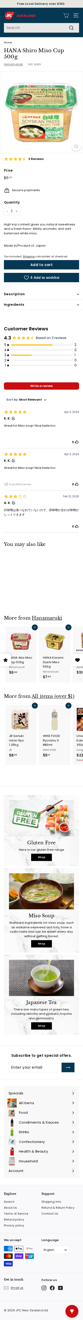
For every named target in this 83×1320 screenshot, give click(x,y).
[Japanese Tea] (41, 978)
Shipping (29, 256)
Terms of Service (16, 1214)
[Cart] (66, 15)
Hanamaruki (13, 64)
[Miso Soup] (41, 891)
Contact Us (50, 1214)
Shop (41, 857)
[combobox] (41, 28)
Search (9, 1202)
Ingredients (14, 304)
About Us (10, 1208)
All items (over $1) (53, 696)
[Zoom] (76, 146)
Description (14, 294)
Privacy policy (14, 1225)
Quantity (12, 202)
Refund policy (14, 1219)
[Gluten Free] (41, 818)
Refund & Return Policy (58, 1208)
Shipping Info (51, 1202)
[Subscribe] (68, 1067)
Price (8, 170)
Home (8, 42)
